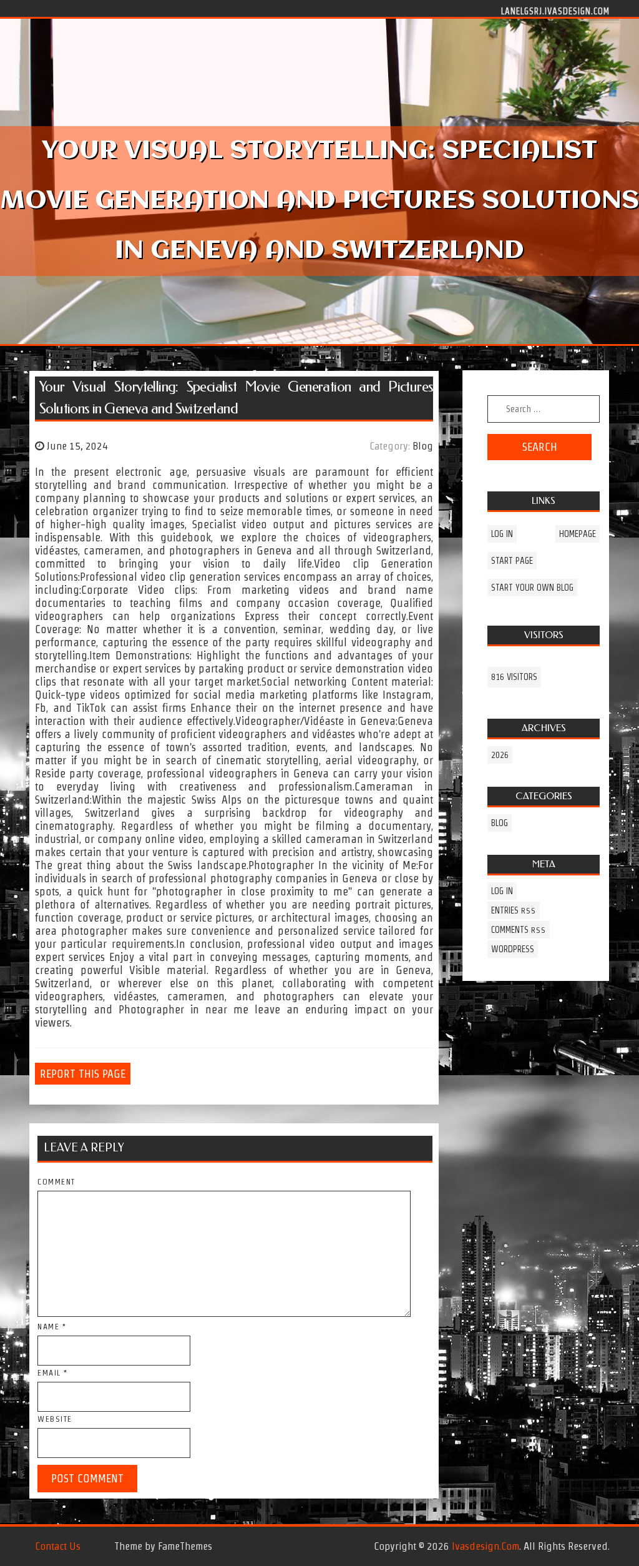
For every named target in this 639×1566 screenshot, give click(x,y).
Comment (56, 1181)
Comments (518, 930)
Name (51, 1326)
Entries (513, 910)
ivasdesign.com (485, 1546)
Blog (422, 445)
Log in (502, 534)
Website (54, 1419)
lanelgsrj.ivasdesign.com (555, 11)
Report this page (82, 1074)
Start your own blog (532, 588)
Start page (512, 561)
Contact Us (57, 1546)
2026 (500, 755)
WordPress (512, 949)
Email (52, 1372)
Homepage (577, 534)
